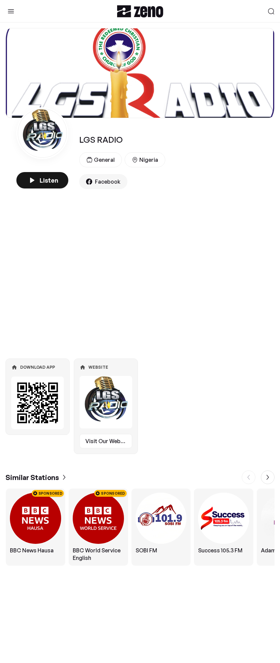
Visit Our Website (107, 441)
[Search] (271, 11)
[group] (140, 527)
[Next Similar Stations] (268, 477)
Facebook (108, 181)
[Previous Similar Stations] (248, 477)
